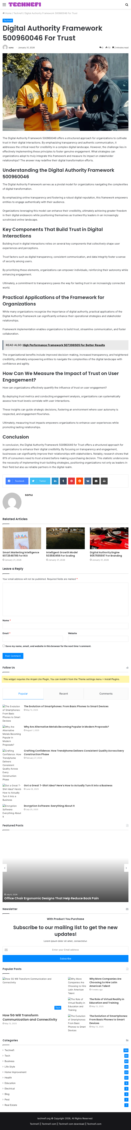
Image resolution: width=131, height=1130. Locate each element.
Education (10, 1083)
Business (9, 1061)
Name (7, 620)
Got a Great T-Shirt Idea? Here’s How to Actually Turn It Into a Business (68, 785)
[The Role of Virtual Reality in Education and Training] (77, 1004)
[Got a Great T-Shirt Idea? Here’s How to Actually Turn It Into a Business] (12, 793)
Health (8, 1077)
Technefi (18, 13)
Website (72, 633)
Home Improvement (15, 1072)
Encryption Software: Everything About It (49, 806)
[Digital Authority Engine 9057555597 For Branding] (109, 538)
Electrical (10, 1088)
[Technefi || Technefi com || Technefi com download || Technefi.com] (25, 4)
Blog (7, 1094)
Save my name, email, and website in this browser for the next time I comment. (48, 646)
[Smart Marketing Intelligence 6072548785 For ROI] (22, 538)
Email (6, 633)
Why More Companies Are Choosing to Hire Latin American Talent (105, 982)
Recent (63, 693)
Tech (7, 1055)
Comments (106, 693)
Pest (7, 1099)
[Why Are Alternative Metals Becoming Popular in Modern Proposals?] (12, 736)
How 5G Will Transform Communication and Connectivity (30, 1017)
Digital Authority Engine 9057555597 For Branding (106, 554)
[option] (65, 868)
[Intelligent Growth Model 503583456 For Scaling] (65, 538)
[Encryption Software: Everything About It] (12, 811)
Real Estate (11, 1105)
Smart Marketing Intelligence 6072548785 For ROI (21, 554)
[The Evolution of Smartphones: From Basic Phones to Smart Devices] (12, 714)
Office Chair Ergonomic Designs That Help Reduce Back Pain (51, 898)
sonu (11, 47)
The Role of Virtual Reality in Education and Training (106, 1000)
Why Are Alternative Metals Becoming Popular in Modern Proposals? (66, 726)
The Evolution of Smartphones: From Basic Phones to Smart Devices (66, 706)
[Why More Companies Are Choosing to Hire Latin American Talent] (77, 986)
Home (8, 13)
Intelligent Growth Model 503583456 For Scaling (62, 554)
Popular (23, 693)
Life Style (10, 1066)
